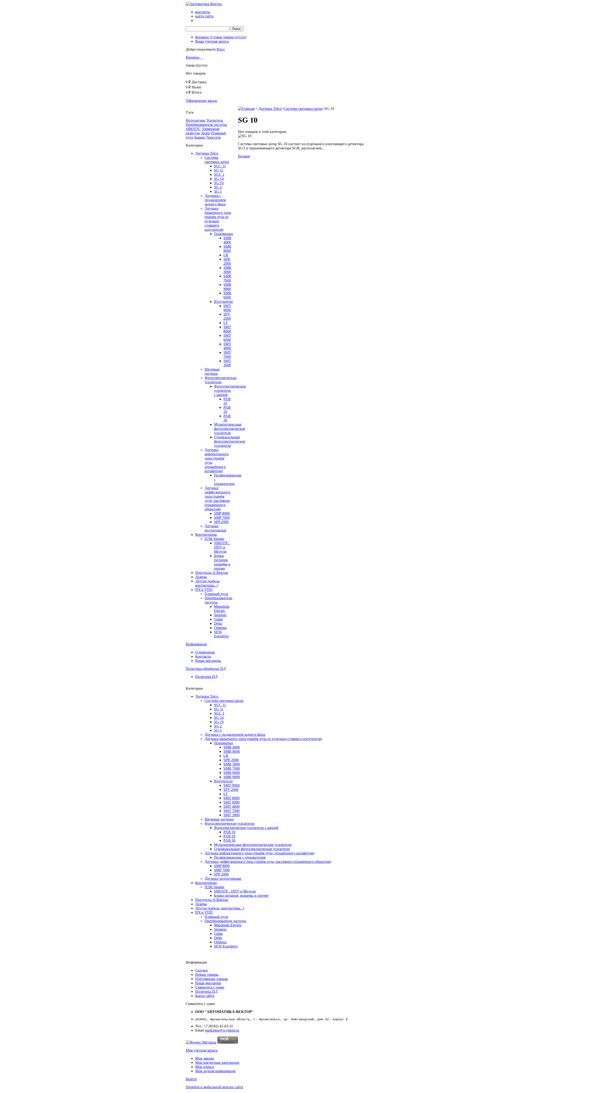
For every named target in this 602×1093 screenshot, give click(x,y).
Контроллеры (206, 534)
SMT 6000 (227, 337)
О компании (205, 652)
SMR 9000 (227, 287)
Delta (218, 623)
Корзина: (220, 37)
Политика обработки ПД (206, 669)
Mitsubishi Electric (222, 609)
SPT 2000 (227, 316)
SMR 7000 (227, 278)
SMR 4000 (227, 240)
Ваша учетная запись (212, 41)
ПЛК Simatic (215, 539)
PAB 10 (227, 401)
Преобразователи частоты (225, 921)
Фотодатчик (195, 120)
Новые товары (206, 975)
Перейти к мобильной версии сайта (214, 1087)
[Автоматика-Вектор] (204, 4)
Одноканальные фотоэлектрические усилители (229, 441)
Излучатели (223, 302)
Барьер (199, 137)
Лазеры (201, 577)
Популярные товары (211, 979)
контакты (202, 12)
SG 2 (218, 187)
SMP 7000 (222, 518)
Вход (221, 49)
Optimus (220, 628)
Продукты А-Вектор (211, 573)
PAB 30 (227, 418)
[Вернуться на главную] (246, 109)
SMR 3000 (227, 270)
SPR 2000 (227, 261)
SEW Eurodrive (221, 634)
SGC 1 (219, 174)
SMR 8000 (227, 248)
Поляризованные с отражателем (239, 857)
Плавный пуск (216, 594)
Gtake (218, 619)
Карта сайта (204, 996)
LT (225, 323)
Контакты (203, 656)
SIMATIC (193, 129)
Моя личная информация (215, 1071)
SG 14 (219, 179)
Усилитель (214, 120)
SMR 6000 (227, 295)
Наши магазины (208, 661)
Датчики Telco (206, 153)
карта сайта (204, 16)
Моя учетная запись (202, 1050)
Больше (244, 156)
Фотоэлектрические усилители (221, 380)
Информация (196, 644)
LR (225, 255)
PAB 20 (227, 409)
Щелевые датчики (212, 371)
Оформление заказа (201, 101)
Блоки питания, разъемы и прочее (222, 562)
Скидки (201, 970)
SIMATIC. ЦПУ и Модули (222, 547)
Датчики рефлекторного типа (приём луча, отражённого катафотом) (259, 853)
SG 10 (219, 183)
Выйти (191, 1079)
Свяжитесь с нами (209, 987)
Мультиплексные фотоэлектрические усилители (229, 428)
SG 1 (218, 191)
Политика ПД (206, 677)
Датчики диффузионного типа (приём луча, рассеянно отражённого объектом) (217, 498)
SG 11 (218, 170)
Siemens (220, 615)
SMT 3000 (227, 363)
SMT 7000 (227, 354)
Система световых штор (217, 160)
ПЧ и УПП (204, 590)
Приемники (223, 234)
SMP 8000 (222, 513)
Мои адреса (204, 1067)
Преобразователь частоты (206, 125)
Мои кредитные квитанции (217, 1063)
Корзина (193, 57)
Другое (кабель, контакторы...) (207, 583)
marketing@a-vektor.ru (222, 1030)
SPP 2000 (221, 522)
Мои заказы (204, 1058)
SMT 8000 (227, 329)
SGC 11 (220, 166)
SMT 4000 (227, 346)
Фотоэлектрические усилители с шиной (230, 390)
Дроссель (213, 137)
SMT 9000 (227, 308)
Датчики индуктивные (215, 528)
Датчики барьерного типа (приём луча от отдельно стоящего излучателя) (218, 219)
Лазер (205, 133)
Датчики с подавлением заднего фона (215, 200)
